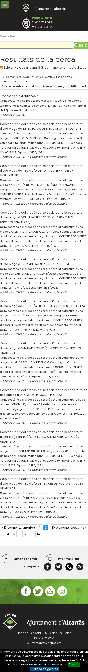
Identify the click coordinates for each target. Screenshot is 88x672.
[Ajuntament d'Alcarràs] (44, 8)
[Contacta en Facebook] (26, 596)
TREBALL (21, 115)
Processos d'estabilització (19, 96)
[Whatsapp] (69, 566)
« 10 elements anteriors (19, 528)
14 (38, 534)
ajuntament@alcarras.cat (44, 643)
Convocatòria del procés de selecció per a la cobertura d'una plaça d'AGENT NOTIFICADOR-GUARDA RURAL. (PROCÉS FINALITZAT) (41, 217)
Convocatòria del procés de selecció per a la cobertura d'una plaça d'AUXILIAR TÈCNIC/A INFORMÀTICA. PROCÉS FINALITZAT (41, 348)
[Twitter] (58, 566)
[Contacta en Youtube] (50, 596)
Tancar (74, 664)
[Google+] (79, 566)
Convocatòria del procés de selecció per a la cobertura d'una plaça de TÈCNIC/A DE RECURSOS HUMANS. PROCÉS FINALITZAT (41, 483)
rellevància (23, 86)
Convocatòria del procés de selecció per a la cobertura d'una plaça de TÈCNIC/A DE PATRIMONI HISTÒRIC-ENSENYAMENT (41, 170)
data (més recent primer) (48, 86)
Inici (13, 36)
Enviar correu (43, 27)
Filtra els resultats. (13, 81)
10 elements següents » (69, 528)
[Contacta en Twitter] (38, 596)
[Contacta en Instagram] (62, 596)
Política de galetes (45, 669)
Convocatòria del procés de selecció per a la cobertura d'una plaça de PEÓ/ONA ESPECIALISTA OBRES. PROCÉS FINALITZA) (41, 436)
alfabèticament (76, 86)
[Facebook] (47, 566)
